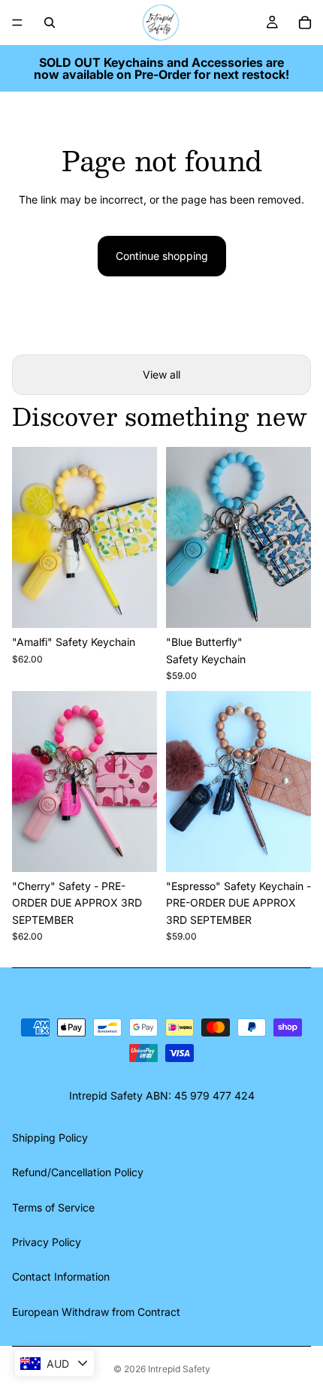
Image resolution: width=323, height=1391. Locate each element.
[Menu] (17, 22)
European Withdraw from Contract (96, 1311)
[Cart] (304, 22)
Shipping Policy (50, 1137)
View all (161, 374)
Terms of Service (53, 1207)
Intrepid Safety (179, 1368)
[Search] (49, 22)
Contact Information (61, 1276)
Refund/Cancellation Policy (77, 1172)
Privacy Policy (46, 1242)
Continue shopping (162, 255)
